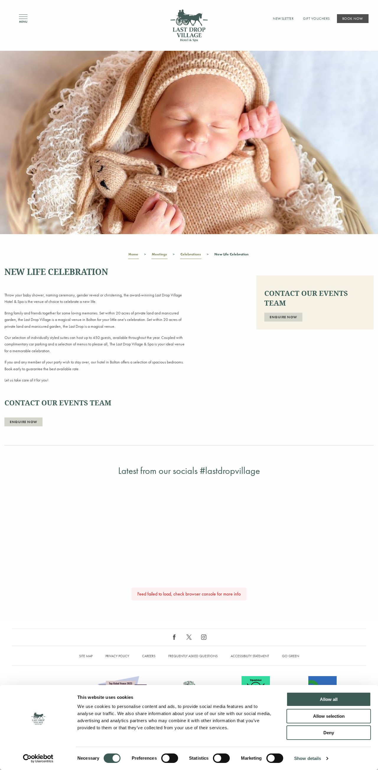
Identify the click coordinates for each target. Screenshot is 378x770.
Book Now (352, 18)
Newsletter (283, 18)
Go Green (290, 656)
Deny (328, 732)
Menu (23, 18)
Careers (148, 656)
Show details (307, 758)
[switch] (169, 758)
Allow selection (329, 716)
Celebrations (190, 254)
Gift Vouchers (316, 18)
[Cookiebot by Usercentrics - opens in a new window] (38, 758)
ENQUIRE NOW (23, 422)
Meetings (159, 254)
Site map (85, 656)
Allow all (329, 699)
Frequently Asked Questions (193, 656)
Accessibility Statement (250, 656)
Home (133, 254)
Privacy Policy (117, 656)
